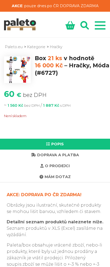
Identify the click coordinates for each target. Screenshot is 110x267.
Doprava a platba (58, 155)
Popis (57, 144)
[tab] (55, 144)
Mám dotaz (58, 176)
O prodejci (57, 165)
